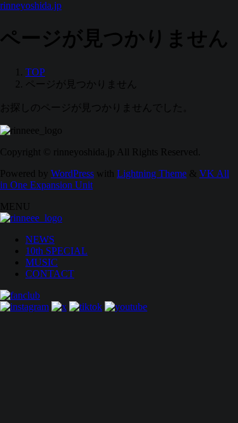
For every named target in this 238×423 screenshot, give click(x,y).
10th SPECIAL (56, 250)
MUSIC (41, 262)
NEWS (40, 239)
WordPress (72, 173)
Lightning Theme (152, 173)
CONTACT (49, 273)
